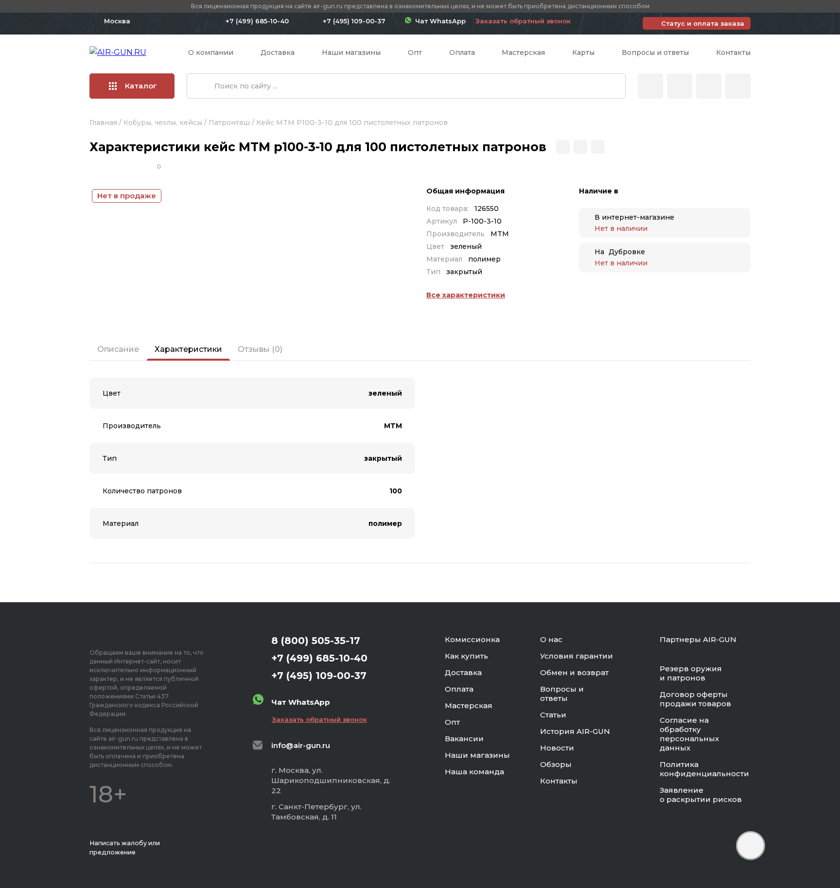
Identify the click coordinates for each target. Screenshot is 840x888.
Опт (415, 52)
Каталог (141, 85)
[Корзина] (738, 86)
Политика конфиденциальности (704, 769)
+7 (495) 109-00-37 (354, 21)
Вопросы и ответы (655, 52)
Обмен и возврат (574, 672)
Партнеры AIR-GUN (698, 639)
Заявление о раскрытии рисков (701, 794)
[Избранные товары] (708, 86)
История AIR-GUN (575, 731)
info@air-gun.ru (300, 745)
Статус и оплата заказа (702, 23)
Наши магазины (351, 52)
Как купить (466, 656)
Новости (557, 747)
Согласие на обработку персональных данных (689, 733)
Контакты (733, 52)
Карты (583, 52)
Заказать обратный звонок (523, 21)
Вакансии (464, 738)
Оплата (462, 52)
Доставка (278, 52)
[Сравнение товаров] (679, 86)
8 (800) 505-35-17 (315, 640)
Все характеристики (465, 295)
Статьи (553, 714)
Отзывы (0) (260, 349)
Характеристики (188, 349)
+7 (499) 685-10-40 (257, 21)
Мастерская (523, 52)
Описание (118, 349)
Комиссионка (472, 639)
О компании (210, 52)
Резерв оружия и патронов (691, 673)
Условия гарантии (576, 656)
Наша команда (474, 771)
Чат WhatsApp (438, 21)
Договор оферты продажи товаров (695, 699)
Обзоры (556, 764)
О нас (551, 639)
